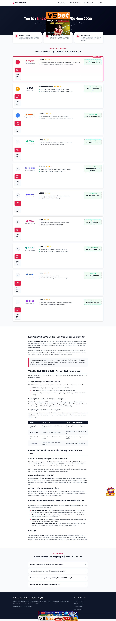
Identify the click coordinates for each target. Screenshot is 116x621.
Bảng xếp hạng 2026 (79, 601)
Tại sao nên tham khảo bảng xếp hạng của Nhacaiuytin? (47, 571)
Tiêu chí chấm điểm (79, 604)
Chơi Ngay (17, 70)
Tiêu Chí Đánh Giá (75, 2)
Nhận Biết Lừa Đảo (89, 2)
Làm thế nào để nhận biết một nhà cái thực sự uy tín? (47, 564)
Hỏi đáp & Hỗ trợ (78, 609)
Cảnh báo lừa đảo (78, 606)
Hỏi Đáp (100, 2)
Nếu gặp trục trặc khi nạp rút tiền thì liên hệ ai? (45, 584)
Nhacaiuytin (20, 3)
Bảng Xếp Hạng (62, 2)
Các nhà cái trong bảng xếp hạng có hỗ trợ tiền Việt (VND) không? (51, 578)
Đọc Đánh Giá (17, 76)
